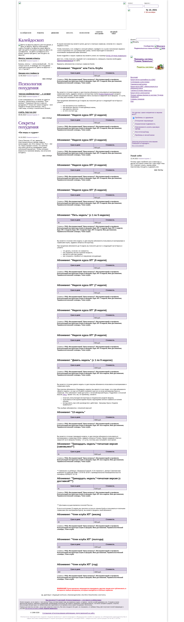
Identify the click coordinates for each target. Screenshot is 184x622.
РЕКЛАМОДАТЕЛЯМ (155, 22)
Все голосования (138, 145)
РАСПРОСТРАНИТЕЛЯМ (89, 595)
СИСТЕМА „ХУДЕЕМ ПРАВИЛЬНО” (147, 52)
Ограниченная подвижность (145, 124)
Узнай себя (136, 156)
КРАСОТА (69, 33)
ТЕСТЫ (148, 151)
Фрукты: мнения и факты (29, 58)
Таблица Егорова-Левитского (141, 90)
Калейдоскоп (31, 40)
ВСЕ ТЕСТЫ (158, 170)
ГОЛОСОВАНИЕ (148, 106)
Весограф (134, 77)
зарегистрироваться (65, 60)
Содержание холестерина (140, 82)
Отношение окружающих (144, 121)
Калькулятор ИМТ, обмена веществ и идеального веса (144, 87)
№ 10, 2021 (151, 10)
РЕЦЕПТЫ (40, 33)
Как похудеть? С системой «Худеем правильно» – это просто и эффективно (73, 600)
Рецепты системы (145, 67)
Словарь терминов (137, 99)
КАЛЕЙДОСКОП (25, 33)
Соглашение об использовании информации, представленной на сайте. (68, 613)
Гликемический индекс (139, 84)
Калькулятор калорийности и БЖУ (143, 79)
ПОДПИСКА (155, 16)
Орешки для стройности (28, 73)
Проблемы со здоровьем (144, 117)
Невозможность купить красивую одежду (147, 128)
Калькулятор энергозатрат (140, 93)
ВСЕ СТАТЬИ (47, 79)
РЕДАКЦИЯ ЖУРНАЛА (60, 595)
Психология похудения (30, 85)
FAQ (132, 101)
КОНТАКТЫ (155, 25)
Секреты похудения (28, 125)
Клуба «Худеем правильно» (116, 55)
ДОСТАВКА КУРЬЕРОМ (155, 19)
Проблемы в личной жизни (144, 135)
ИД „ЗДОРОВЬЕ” (46, 595)
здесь (65, 394)
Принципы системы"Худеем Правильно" (143, 60)
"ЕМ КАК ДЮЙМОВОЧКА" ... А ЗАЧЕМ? (34, 94)
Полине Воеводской (105, 94)
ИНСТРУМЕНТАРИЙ (147, 74)
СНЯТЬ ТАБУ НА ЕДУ (27, 112)
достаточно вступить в (41, 608)
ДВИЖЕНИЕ (55, 33)
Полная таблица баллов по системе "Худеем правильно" (147, 96)
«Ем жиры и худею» (28, 132)
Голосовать (137, 138)
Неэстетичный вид (142, 132)
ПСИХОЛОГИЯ (84, 33)
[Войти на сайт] (162, 6)
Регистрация (64, 87)
